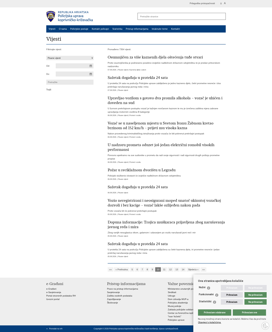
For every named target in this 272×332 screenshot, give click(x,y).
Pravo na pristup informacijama (122, 289)
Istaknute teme (160, 28)
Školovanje (112, 302)
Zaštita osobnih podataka (119, 295)
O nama (63, 28)
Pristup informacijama (137, 28)
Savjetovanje (113, 292)
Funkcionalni (206, 294)
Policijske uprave (176, 320)
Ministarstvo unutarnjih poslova (183, 289)
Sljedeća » (193, 269)
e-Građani (51, 289)
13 (177, 269)
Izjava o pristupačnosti (168, 329)
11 (164, 269)
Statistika (117, 28)
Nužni (202, 287)
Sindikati (172, 292)
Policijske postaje (79, 28)
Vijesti (52, 28)
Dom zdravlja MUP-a (178, 299)
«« (110, 269)
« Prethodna (122, 269)
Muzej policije (174, 306)
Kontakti (175, 28)
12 (170, 269)
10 (158, 269)
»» (203, 269)
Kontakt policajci (100, 28)
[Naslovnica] (91, 16)
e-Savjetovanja (53, 292)
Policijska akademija (178, 302)
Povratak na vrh (55, 329)
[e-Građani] (59, 4)
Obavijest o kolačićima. (209, 322)
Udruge (171, 295)
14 (183, 269)
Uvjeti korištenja (151, 329)
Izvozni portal (53, 299)
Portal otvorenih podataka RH (61, 295)
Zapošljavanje (114, 299)
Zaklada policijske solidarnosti (182, 309)
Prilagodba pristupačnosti (202, 3)
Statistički (205, 301)
